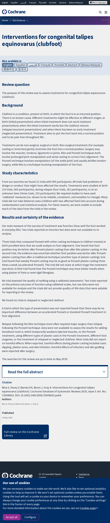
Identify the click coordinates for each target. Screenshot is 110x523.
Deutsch (62, 2)
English (5, 2)
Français (32, 2)
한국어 (22, 69)
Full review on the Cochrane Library (21, 433)
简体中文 (9, 69)
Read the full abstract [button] (25, 372)
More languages (100, 2)
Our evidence (19, 20)
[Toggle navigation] (106, 12)
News (81, 477)
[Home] (13, 11)
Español (14, 2)
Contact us (84, 474)
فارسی (23, 2)
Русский (42, 2)
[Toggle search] (100, 12)
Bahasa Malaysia (76, 2)
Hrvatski (52, 2)
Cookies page (88, 508)
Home (5, 20)
